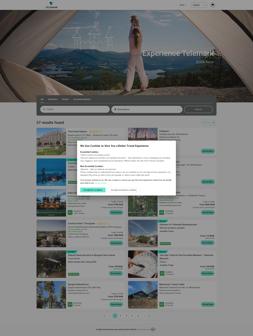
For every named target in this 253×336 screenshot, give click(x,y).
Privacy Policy (101, 183)
